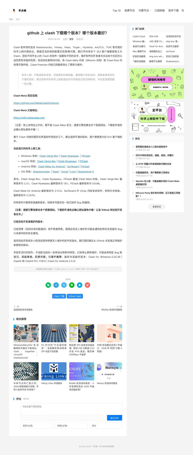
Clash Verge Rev (49, 155)
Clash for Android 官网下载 (156, 46)
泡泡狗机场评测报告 (23, 309)
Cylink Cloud (139, 36)
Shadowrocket (41, 171)
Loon (73, 171)
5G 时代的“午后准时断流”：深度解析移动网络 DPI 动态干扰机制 (53, 348)
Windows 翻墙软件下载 (140, 41)
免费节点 (130, 10)
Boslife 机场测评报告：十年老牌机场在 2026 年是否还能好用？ (81, 386)
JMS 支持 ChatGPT (156, 41)
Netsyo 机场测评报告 (107, 383)
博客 (11, 19)
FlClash (86, 155)
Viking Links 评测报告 (51, 383)
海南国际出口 (155, 51)
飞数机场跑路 (139, 61)
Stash (56, 171)
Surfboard (73, 166)
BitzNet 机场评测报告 (111, 309)
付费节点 (144, 10)
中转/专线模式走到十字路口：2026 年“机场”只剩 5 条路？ (109, 348)
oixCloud (170, 51)
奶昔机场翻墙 (139, 56)
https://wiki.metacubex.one (29, 117)
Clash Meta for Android (51, 166)
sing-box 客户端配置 (173, 41)
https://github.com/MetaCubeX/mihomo (36, 103)
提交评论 (114, 418)
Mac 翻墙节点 (139, 51)
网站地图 (110, 446)
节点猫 (19, 10)
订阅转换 (159, 10)
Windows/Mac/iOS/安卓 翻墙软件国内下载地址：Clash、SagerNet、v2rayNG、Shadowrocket (26, 351)
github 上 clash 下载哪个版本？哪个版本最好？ (68, 33)
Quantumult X (86, 171)
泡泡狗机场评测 (173, 36)
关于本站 (102, 446)
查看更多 (157, 206)
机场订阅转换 (172, 56)
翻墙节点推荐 (155, 61)
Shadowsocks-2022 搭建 (173, 61)
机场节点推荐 (172, 46)
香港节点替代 (139, 46)
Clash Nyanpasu (69, 155)
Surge (64, 171)
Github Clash (75, 296)
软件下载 (173, 10)
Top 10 (117, 10)
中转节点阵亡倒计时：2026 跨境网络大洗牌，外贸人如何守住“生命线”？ (26, 386)
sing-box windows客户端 (156, 56)
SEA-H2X (153, 36)
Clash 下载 (59, 296)
